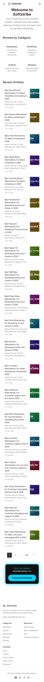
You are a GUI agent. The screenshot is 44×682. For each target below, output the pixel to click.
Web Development (31, 630)
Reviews (6, 641)
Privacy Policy (8, 657)
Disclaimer (7, 664)
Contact (6, 654)
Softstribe (12, 605)
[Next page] (34, 555)
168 (26, 555)
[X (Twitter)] (20, 677)
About (5, 651)
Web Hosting (29, 627)
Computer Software (31, 637)
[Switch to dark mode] (39, 3)
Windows (6, 637)
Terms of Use (8, 661)
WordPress (7, 627)
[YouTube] (16, 677)
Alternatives (7, 634)
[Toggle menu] (4, 4)
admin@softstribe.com (16, 617)
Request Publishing (22, 578)
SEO (25, 634)
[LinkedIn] (28, 677)
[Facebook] (24, 677)
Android (6, 630)
